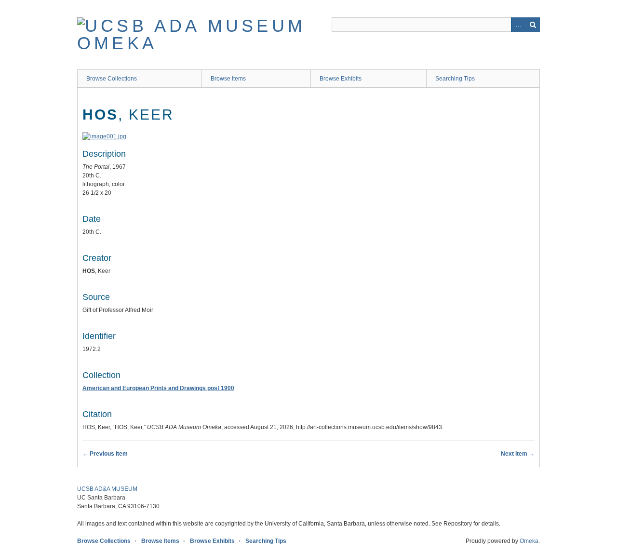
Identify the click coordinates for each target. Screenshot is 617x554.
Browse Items (228, 78)
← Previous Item (105, 453)
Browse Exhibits (341, 78)
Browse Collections (111, 78)
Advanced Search (518, 24)
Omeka (529, 541)
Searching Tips (455, 78)
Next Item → (518, 453)
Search (532, 24)
